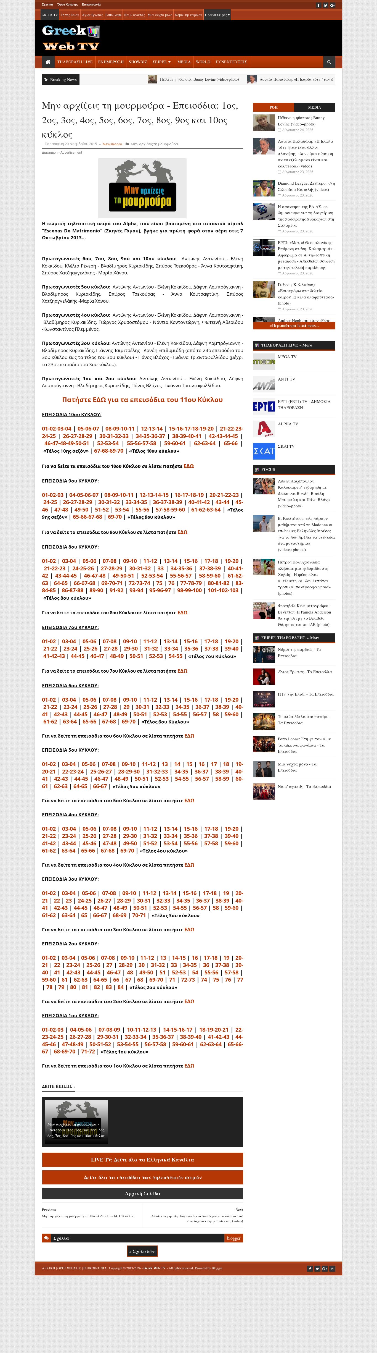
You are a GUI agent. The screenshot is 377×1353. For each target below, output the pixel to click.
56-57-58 (155, 1044)
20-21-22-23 (224, 495)
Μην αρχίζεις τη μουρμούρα (154, 143)
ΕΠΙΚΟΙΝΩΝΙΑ (95, 1268)
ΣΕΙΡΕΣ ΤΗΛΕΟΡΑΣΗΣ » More (290, 638)
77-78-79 (191, 583)
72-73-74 (139, 583)
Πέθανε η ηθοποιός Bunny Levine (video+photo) (173, 79)
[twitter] (325, 5)
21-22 (50, 648)
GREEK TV (50, 14)
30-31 (142, 706)
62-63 (61, 786)
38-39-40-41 (186, 436)
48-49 (117, 656)
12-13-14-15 (154, 495)
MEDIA (184, 61)
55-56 (142, 509)
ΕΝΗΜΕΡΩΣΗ (111, 61)
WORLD (203, 61)
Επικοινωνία (91, 4)
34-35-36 (181, 568)
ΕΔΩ (189, 466)
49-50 (81, 509)
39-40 (231, 648)
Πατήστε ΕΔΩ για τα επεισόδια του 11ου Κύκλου (142, 399)
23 (69, 900)
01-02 (49, 561)
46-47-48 (94, 575)
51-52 (102, 509)
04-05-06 (81, 1029)
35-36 (191, 648)
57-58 (211, 843)
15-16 (191, 561)
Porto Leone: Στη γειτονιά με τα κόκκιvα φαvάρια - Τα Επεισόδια (304, 745)
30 (142, 965)
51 (163, 972)
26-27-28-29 (77, 436)
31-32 (151, 648)
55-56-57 (181, 575)
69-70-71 (112, 583)
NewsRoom (112, 143)
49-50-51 (123, 575)
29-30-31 (108, 1036)
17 (214, 764)
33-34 (171, 648)
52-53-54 (108, 443)
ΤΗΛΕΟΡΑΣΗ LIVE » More (286, 345)
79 (61, 987)
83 (109, 987)
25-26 (90, 648)
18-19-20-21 (214, 1029)
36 (206, 965)
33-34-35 (136, 502)
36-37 (202, 706)
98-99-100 (189, 590)
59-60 (231, 714)
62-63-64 (205, 443)
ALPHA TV (288, 423)
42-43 (61, 714)
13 (165, 764)
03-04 (69, 561)
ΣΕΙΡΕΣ (160, 61)
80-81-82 (218, 583)
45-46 (89, 843)
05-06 (89, 561)
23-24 (70, 648)
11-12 (150, 561)
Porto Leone (113, 14)
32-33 (162, 706)
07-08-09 (109, 1029)
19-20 (231, 561)
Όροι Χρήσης (67, 4)
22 (57, 900)
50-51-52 (100, 1044)
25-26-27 (101, 771)
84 (121, 987)
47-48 (61, 509)
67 (128, 979)
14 (177, 764)
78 (49, 987)
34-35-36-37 (150, 436)
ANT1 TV (286, 379)
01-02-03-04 (56, 428)
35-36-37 (163, 1036)
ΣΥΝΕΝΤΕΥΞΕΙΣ (231, 61)
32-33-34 (135, 1036)
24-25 (50, 502)
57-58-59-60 (170, 509)
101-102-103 (223, 590)
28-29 (124, 900)
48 (130, 972)
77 (240, 979)
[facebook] (319, 5)
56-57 (200, 714)
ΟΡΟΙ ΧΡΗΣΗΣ (69, 1268)
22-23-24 (73, 771)
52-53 (156, 656)
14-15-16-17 (177, 1029)
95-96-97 (160, 590)
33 (161, 568)
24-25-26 (83, 568)
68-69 (119, 915)
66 (116, 979)
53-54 (122, 509)
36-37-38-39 (167, 502)
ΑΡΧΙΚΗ (48, 1268)
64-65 (61, 583)
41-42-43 (54, 656)
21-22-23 (54, 568)
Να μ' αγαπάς (134, 14)
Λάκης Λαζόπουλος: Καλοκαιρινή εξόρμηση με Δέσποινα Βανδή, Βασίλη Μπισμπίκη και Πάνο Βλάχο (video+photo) (304, 493)
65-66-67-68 (87, 516)
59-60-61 (175, 443)
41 (57, 972)
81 (85, 987)
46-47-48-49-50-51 (66, 443)
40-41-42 (199, 502)
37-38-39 (210, 568)
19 (226, 893)
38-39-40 (190, 1036)
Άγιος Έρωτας (92, 14)
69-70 (115, 516)
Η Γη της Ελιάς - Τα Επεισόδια (306, 694)
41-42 (49, 843)
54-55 (175, 656)
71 (172, 979)
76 (171, 583)
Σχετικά (47, 4)
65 (84, 915)
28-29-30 (129, 771)
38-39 (222, 706)
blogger (233, 1238)
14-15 (179, 957)
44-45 (77, 656)
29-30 (131, 648)
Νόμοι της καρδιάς (188, 14)
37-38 (211, 648)
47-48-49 (72, 1044)
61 (65, 979)
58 (216, 714)
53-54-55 (128, 1044)
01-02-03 (52, 495)
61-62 (50, 721)
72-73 (188, 979)
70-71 (139, 915)
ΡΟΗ (274, 107)
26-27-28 (80, 1036)
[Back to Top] (332, 1269)
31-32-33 (157, 771)
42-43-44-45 (223, 436)
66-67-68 (84, 583)
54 (195, 972)
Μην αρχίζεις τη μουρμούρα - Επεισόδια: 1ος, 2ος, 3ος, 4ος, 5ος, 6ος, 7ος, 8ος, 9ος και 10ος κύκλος (76, 1129)
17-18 (211, 561)
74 (204, 979)
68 (140, 979)
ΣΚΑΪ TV (286, 446)
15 (189, 764)
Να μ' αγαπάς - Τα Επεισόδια (304, 786)
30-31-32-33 (114, 436)
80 (73, 987)
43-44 (222, 502)
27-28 (111, 648)
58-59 (222, 778)
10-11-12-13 (141, 1029)
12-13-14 (152, 428)
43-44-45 (66, 575)
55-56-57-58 (141, 443)
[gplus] (332, 5)
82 (97, 987)
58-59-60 (210, 575)
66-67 (100, 786)
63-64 (70, 721)
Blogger (217, 1268)
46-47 (97, 656)
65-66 (231, 443)
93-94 (136, 590)
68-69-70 (64, 1051)
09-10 (130, 561)
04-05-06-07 (84, 495)
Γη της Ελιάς (70, 14)
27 (109, 965)
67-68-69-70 (108, 450)
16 (201, 764)
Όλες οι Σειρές (216, 14)
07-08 (109, 561)
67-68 (109, 721)
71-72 (88, 1051)
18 (226, 764)
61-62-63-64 (206, 509)
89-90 (96, 590)
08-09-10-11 (120, 428)
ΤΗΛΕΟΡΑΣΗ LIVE (75, 61)
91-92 (116, 590)
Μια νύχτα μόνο (160, 14)
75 (159, 583)
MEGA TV (287, 356)
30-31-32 (109, 502)
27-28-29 (111, 568)
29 (126, 706)
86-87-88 (72, 590)
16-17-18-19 (189, 495)
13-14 (170, 561)
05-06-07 (88, 428)
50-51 (136, 656)
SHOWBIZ (138, 61)
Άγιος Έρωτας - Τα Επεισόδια (305, 671)
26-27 (104, 900)
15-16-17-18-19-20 (191, 428)
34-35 (182, 706)
